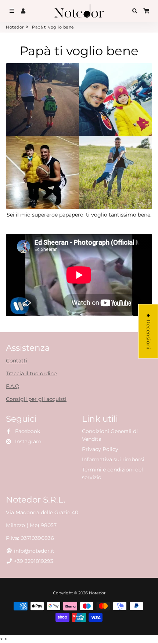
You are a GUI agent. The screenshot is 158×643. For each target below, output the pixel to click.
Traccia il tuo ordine (31, 373)
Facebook (27, 431)
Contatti (16, 360)
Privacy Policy (100, 449)
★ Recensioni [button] (148, 331)
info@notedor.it (33, 551)
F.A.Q (12, 386)
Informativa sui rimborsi (113, 459)
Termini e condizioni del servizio (112, 473)
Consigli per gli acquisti (36, 399)
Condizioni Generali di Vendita (110, 435)
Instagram (28, 441)
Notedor (15, 27)
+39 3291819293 (32, 561)
